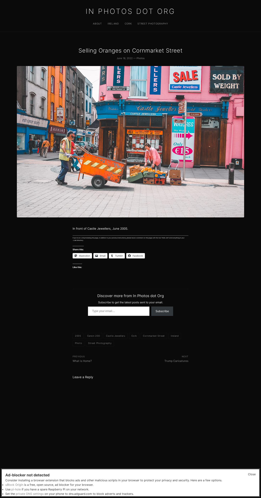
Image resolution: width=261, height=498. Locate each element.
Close (252, 474)
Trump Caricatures (176, 361)
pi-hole (16, 489)
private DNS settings (30, 494)
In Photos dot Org (130, 11)
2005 (78, 336)
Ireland (113, 23)
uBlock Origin (14, 484)
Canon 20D (93, 336)
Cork (128, 23)
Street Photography (152, 23)
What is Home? (82, 361)
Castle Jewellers (115, 336)
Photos (141, 58)
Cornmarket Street (154, 336)
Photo (78, 343)
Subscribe (162, 311)
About (97, 23)
